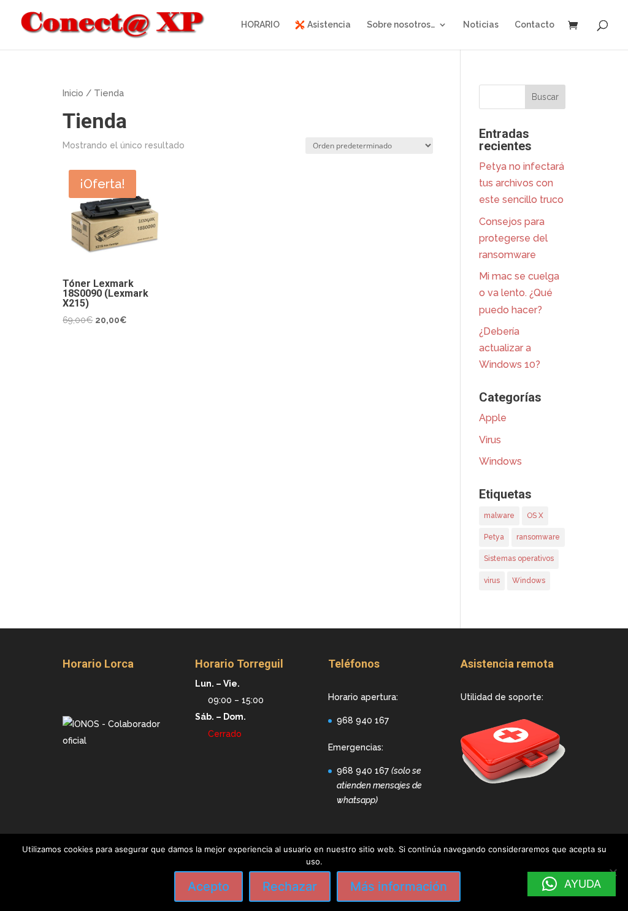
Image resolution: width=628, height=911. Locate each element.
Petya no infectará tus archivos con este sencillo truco (521, 183)
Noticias (481, 24)
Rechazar (289, 886)
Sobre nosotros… (401, 24)
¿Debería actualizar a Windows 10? (509, 348)
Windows (500, 461)
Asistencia (329, 24)
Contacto (534, 24)
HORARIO (260, 24)
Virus (490, 440)
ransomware (538, 537)
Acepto (208, 886)
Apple (493, 418)
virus (492, 580)
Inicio (73, 93)
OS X (535, 515)
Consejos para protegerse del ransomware (513, 238)
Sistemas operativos (519, 558)
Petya (494, 537)
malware (499, 515)
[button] (571, 884)
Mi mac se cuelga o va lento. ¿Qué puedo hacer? (519, 292)
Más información (398, 886)
